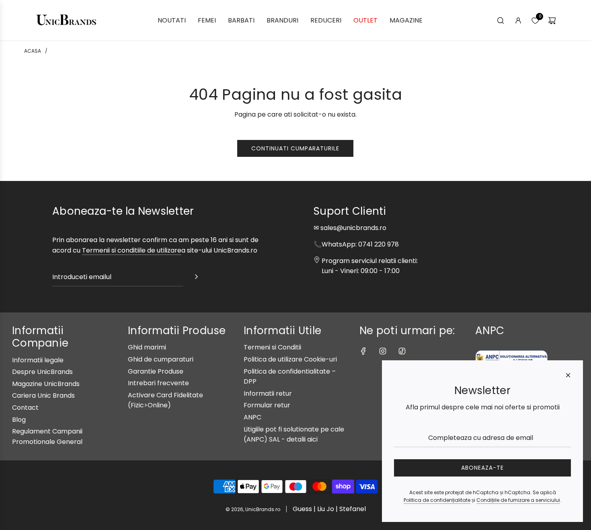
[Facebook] (363, 351)
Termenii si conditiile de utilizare (131, 250)
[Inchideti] (568, 375)
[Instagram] (383, 351)
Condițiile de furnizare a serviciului (518, 500)
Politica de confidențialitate (437, 500)
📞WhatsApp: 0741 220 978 (356, 244)
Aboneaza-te (482, 468)
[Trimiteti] (196, 278)
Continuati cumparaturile (295, 148)
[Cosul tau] (552, 20)
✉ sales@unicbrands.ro (350, 227)
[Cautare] (500, 20)
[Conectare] (518, 20)
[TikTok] (402, 351)
